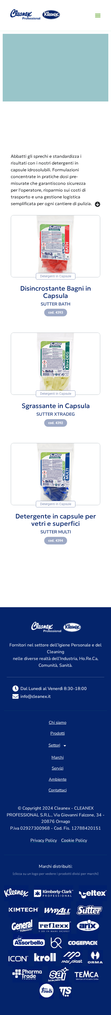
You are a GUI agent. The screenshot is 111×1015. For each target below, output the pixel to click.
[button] (97, 15)
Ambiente (58, 780)
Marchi (57, 758)
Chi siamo (57, 723)
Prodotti (57, 733)
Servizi (57, 768)
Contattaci (57, 790)
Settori (54, 746)
